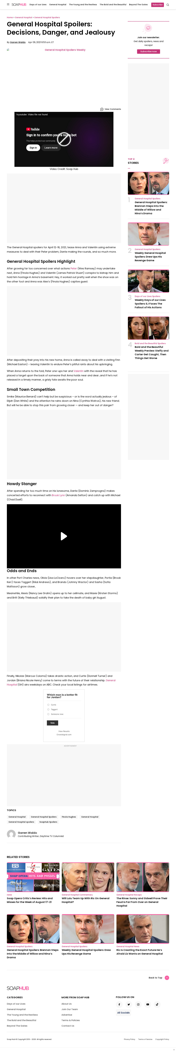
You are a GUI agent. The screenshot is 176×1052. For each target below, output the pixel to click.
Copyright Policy (162, 1039)
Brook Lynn (58, 495)
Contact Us (67, 1025)
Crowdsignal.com (64, 734)
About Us (66, 1003)
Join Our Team (69, 1009)
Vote (52, 723)
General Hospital (57, 4)
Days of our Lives (38, 4)
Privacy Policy (129, 1039)
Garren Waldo (18, 42)
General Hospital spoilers (21, 822)
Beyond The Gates (138, 4)
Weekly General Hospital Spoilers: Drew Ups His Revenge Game (150, 256)
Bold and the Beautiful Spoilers (150, 343)
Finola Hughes (69, 816)
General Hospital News (127, 946)
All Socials (123, 1012)
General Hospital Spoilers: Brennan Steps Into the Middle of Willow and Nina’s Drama (32, 953)
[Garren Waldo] (12, 834)
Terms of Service (145, 1039)
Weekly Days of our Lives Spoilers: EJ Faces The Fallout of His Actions (150, 303)
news (9, 894)
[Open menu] (8, 4)
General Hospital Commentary (77, 894)
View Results (64, 731)
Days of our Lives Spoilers (147, 296)
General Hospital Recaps (129, 894)
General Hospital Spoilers (44, 816)
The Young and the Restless (83, 4)
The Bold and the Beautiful (113, 4)
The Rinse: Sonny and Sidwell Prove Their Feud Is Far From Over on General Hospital (141, 902)
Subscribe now (148, 51)
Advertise (66, 1014)
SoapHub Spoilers (48, 822)
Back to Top (155, 977)
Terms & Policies (70, 1020)
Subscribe (158, 4)
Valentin (78, 371)
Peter (74, 268)
